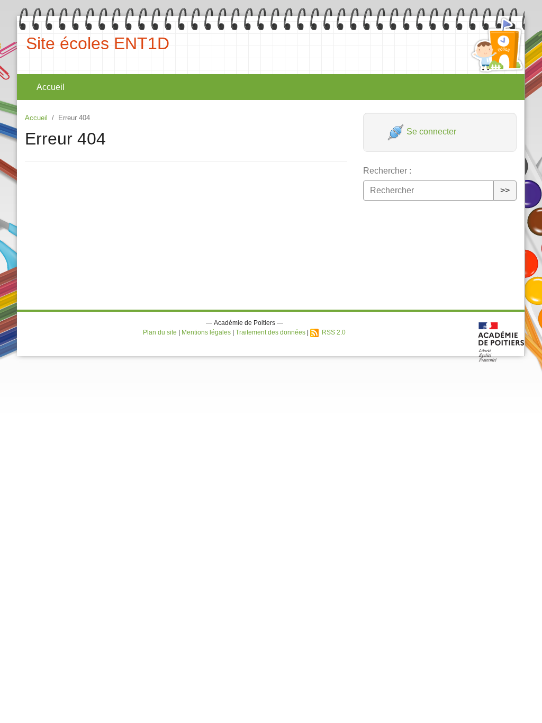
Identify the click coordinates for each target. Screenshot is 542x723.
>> (505, 190)
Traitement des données (270, 332)
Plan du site (160, 332)
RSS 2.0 (332, 332)
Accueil (51, 87)
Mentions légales (206, 332)
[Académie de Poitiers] (501, 341)
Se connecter (430, 131)
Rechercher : (387, 170)
